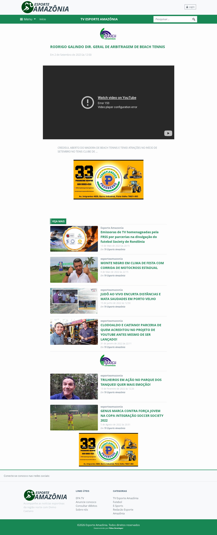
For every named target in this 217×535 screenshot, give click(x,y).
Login (191, 6)
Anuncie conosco (86, 502)
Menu (28, 19)
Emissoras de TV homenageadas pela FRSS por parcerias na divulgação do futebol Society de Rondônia (130, 237)
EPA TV (80, 498)
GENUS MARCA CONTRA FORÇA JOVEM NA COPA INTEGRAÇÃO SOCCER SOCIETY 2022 (132, 416)
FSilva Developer (116, 528)
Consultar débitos (86, 506)
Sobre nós (82, 509)
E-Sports (118, 506)
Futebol (117, 502)
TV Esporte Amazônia (114, 249)
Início (43, 19)
